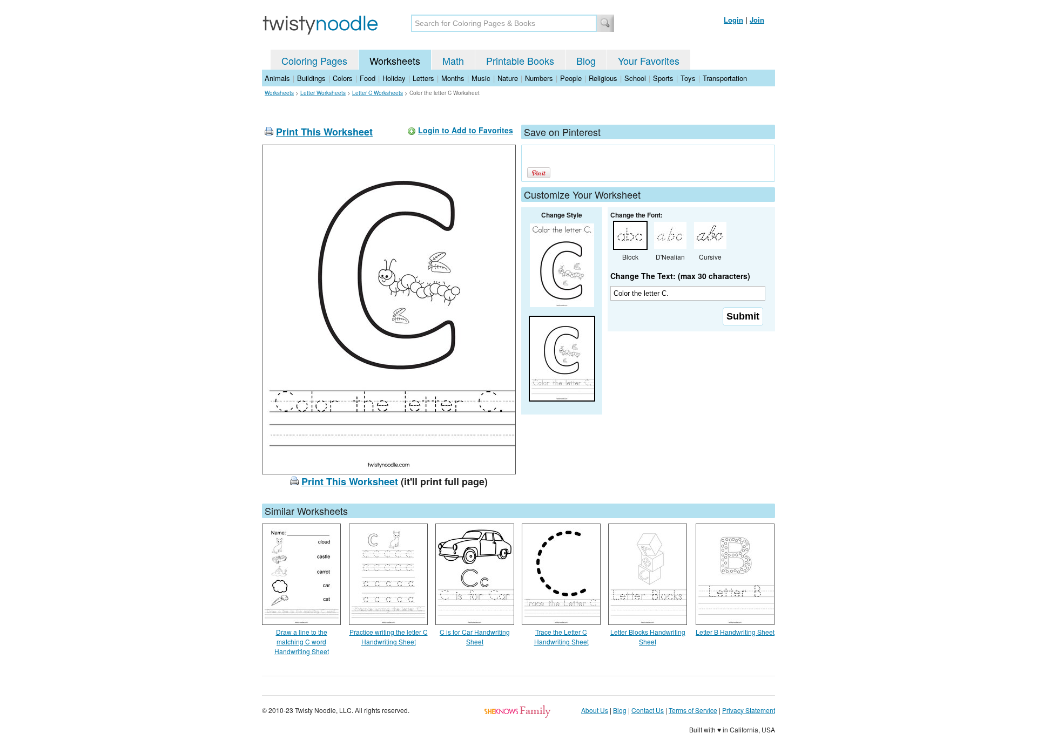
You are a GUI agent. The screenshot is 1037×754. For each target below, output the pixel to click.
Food (367, 78)
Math (453, 60)
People (571, 78)
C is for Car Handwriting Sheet (475, 636)
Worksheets (394, 60)
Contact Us (647, 710)
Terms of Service (693, 710)
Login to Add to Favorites (465, 130)
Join (757, 20)
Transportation (725, 78)
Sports (663, 78)
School (635, 78)
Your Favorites (648, 60)
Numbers (539, 78)
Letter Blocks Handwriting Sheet (647, 636)
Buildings (311, 78)
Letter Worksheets (323, 93)
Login (733, 20)
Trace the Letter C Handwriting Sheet (561, 636)
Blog (586, 60)
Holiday (394, 78)
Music (481, 78)
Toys (688, 78)
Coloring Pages (314, 60)
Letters (423, 78)
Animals (277, 78)
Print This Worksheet (324, 132)
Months (452, 78)
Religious (603, 78)
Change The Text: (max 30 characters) (680, 275)
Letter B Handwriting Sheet (735, 631)
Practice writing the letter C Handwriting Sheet (388, 636)
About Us (594, 710)
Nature (507, 78)
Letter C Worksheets (377, 93)
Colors (343, 78)
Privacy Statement (748, 710)
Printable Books (520, 60)
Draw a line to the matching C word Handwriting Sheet (301, 641)
